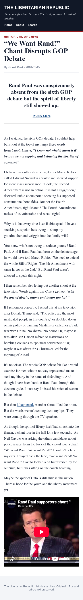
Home (8, 25)
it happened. (25, 404)
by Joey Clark (41, 115)
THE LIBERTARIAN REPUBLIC (36, 7)
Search (32, 25)
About (20, 25)
